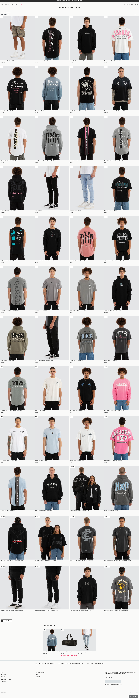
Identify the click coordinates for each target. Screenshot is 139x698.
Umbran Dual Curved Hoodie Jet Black (78, 60)
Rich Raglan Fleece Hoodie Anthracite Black (44, 510)
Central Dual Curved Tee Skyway (42, 460)
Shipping (3, 676)
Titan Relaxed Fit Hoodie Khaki (7, 360)
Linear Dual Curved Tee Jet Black (77, 160)
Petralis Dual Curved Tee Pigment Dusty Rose (79, 260)
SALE (12, 4)
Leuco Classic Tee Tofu (40, 410)
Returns (3, 677)
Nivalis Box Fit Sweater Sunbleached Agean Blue (45, 110)
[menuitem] (2, 4)
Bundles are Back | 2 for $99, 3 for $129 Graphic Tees (69, 0)
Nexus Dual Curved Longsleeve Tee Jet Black (44, 260)
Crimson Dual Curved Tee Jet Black (42, 60)
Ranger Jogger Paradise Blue (76, 210)
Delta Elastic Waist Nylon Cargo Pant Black (44, 360)
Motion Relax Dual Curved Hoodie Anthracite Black (80, 610)
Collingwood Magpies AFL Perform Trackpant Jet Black (46, 610)
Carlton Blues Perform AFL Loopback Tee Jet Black (45, 560)
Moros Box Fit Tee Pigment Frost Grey (78, 310)
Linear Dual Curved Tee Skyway (8, 510)
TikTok (37, 674)
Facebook (38, 676)
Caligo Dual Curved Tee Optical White (9, 460)
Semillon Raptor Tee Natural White (77, 460)
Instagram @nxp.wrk (40, 672)
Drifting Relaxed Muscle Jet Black (8, 260)
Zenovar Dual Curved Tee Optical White (9, 160)
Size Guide (3, 674)
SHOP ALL (7, 4)
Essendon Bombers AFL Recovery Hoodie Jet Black (12, 560)
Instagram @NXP (39, 670)
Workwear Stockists (6, 679)
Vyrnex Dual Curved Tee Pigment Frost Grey (10, 310)
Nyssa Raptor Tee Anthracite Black (8, 110)
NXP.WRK (22, 4)
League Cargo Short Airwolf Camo (8, 60)
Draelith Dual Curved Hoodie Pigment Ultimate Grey (46, 160)
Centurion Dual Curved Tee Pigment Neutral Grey (11, 410)
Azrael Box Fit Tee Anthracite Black (77, 410)
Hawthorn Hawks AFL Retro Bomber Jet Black (79, 510)
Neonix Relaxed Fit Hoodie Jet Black (8, 210)
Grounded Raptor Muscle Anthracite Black (78, 110)
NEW (2, 4)
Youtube (38, 677)
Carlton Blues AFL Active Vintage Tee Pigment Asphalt (81, 560)
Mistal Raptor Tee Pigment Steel (76, 360)
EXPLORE (16, 4)
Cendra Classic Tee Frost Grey (41, 310)
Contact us (4, 670)
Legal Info (3, 681)
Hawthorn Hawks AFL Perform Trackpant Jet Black (12, 610)
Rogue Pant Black (38, 210)
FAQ (2, 672)
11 (11, 620)
